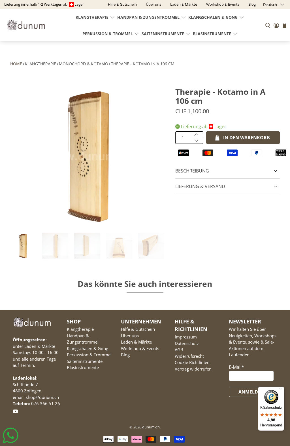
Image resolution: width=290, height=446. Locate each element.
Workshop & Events (140, 348)
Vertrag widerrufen (193, 369)
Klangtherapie (92, 17)
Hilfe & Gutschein (138, 329)
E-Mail (236, 367)
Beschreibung (192, 171)
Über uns (130, 335)
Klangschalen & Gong (213, 17)
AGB (179, 349)
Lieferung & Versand (200, 186)
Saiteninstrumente (163, 33)
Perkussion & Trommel (107, 33)
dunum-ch (151, 427)
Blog (125, 354)
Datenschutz (187, 343)
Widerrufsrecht (189, 356)
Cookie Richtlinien (192, 362)
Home (16, 63)
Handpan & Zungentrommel (148, 17)
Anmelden (251, 392)
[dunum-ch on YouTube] (15, 412)
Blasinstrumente (212, 33)
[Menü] (281, 390)
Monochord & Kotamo (83, 63)
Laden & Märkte (136, 342)
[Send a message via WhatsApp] (10, 435)
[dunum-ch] (26, 25)
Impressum (186, 337)
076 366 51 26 (45, 403)
